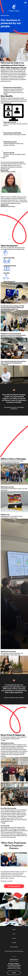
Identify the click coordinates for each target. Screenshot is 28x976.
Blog (14, 933)
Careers (14, 938)
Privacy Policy (13, 964)
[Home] (14, 8)
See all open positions (14, 886)
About (14, 929)
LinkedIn (14, 942)
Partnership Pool (14, 947)
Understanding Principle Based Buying (14, 951)
